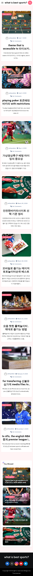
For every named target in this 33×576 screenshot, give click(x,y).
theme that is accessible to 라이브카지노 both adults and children (16, 482)
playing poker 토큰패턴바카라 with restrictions (16, 501)
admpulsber (12, 38)
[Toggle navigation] (2, 3)
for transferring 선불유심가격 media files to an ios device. (16, 384)
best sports (6, 14)
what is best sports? (16, 2)
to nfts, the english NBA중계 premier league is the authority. (16, 439)
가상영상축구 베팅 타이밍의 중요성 (16, 521)
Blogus (26, 571)
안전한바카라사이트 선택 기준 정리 (16, 541)
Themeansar (16, 573)
